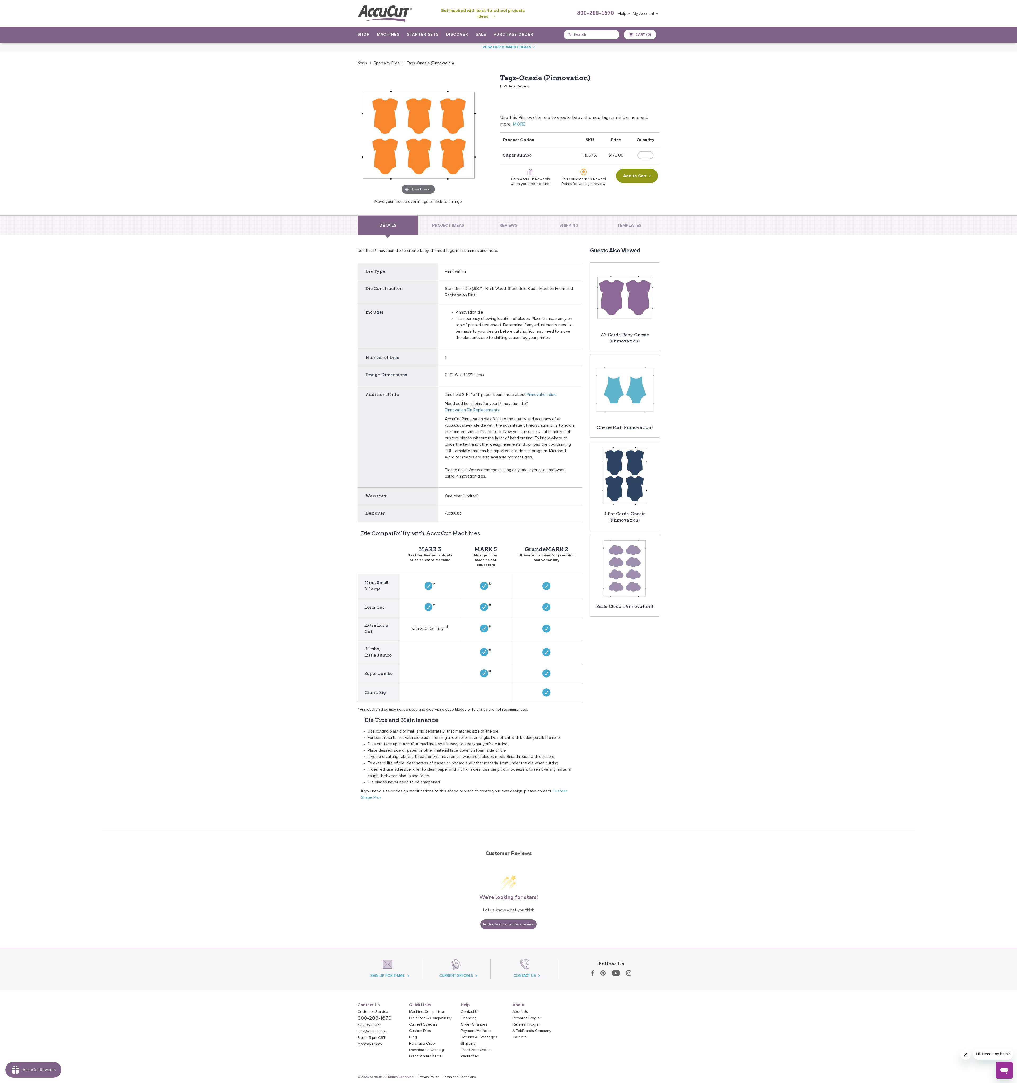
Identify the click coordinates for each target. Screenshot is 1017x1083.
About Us (520, 1012)
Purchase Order (513, 35)
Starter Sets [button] (423, 35)
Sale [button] (481, 35)
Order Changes (474, 1024)
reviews (508, 225)
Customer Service (373, 1012)
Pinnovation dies (541, 395)
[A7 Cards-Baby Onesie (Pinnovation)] (624, 297)
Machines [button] (388, 35)
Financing (469, 1018)
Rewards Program (527, 1018)
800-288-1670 (595, 13)
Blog (413, 1037)
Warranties (470, 1056)
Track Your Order (475, 1050)
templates (629, 225)
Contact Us (470, 1012)
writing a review (592, 184)
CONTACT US (525, 975)
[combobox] (591, 34)
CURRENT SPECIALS (456, 975)
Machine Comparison (427, 1012)
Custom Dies (420, 1031)
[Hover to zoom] (418, 135)
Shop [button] (363, 35)
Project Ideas (448, 225)
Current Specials (423, 1024)
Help (622, 13)
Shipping (468, 1043)
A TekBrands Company (531, 1031)
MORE (519, 124)
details (387, 225)
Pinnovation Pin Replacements (472, 410)
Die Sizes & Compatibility (430, 1018)
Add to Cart (635, 176)
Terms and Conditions (459, 1077)
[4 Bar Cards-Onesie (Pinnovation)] (624, 476)
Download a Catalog (426, 1050)
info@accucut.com (373, 1031)
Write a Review (516, 86)
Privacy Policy (429, 1077)
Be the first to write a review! (508, 924)
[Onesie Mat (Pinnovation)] (624, 389)
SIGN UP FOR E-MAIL (387, 975)
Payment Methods (476, 1031)
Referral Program (527, 1024)
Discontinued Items (425, 1056)
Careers (519, 1037)
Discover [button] (457, 35)
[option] (362, 63)
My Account (644, 13)
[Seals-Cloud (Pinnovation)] (624, 569)
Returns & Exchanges (479, 1037)
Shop (362, 63)
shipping (568, 225)
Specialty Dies (387, 63)
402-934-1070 (370, 1025)
